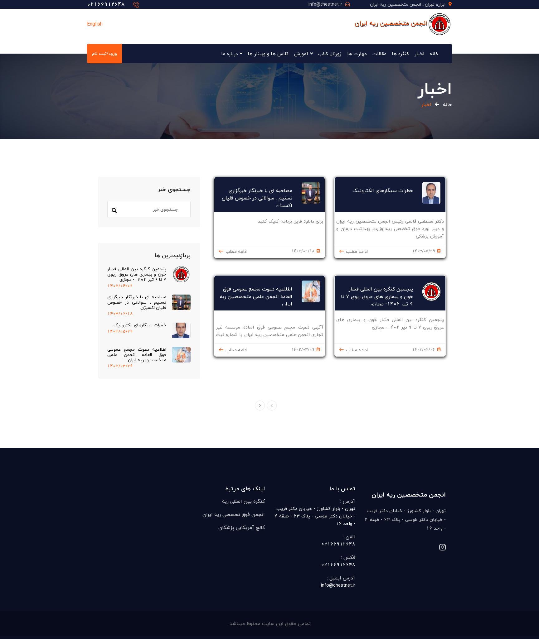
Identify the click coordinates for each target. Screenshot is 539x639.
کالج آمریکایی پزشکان (241, 527)
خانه (434, 54)
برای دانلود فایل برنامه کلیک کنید (290, 221)
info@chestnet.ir (325, 4)
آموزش (301, 54)
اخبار (419, 54)
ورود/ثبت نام (104, 53)
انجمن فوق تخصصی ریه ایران (233, 514)
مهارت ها (357, 54)
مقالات (379, 54)
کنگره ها (400, 54)
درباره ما (229, 54)
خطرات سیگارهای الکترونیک (140, 325)
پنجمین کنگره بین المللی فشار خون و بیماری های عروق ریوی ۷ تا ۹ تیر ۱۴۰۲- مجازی (136, 274)
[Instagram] (442, 547)
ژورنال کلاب (330, 54)
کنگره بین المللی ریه (243, 501)
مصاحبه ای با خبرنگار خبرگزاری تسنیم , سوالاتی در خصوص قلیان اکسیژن (136, 302)
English (95, 24)
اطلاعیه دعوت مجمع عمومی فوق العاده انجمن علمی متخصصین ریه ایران (136, 355)
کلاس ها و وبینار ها (268, 54)
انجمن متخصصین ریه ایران (391, 22)
